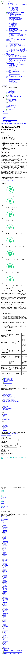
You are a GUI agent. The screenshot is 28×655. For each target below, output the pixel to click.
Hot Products (3, 435)
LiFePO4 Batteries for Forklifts (10, 120)
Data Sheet (10, 180)
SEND (2, 454)
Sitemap (9, 435)
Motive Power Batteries (8, 118)
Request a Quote (4, 180)
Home (4, 117)
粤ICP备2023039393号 (13, 433)
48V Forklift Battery (7, 121)
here (2, 458)
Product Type (3, 446)
